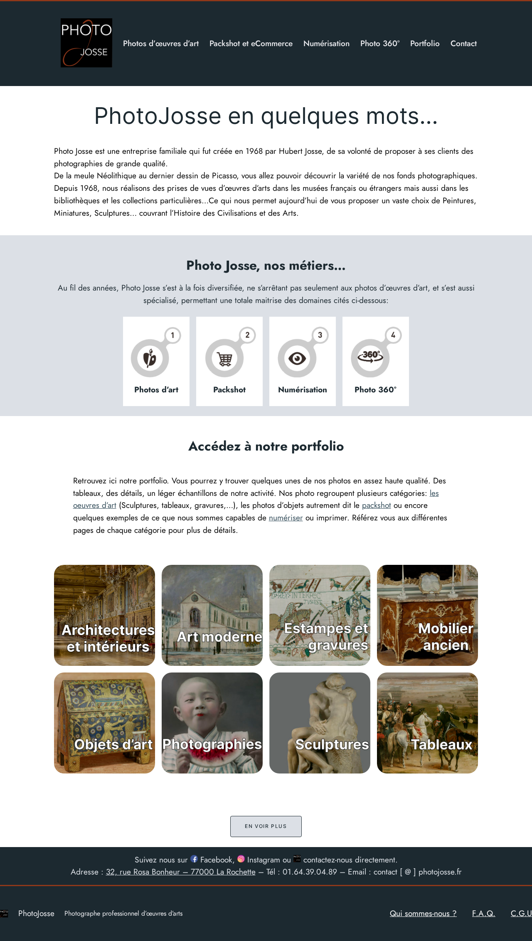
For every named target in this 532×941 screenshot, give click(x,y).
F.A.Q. (483, 913)
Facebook (215, 859)
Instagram (262, 859)
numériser (286, 517)
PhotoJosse (36, 913)
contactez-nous (326, 859)
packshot (376, 505)
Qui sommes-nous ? (423, 913)
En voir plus (266, 826)
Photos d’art (156, 389)
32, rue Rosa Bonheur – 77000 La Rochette (181, 871)
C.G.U (521, 913)
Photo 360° (376, 389)
